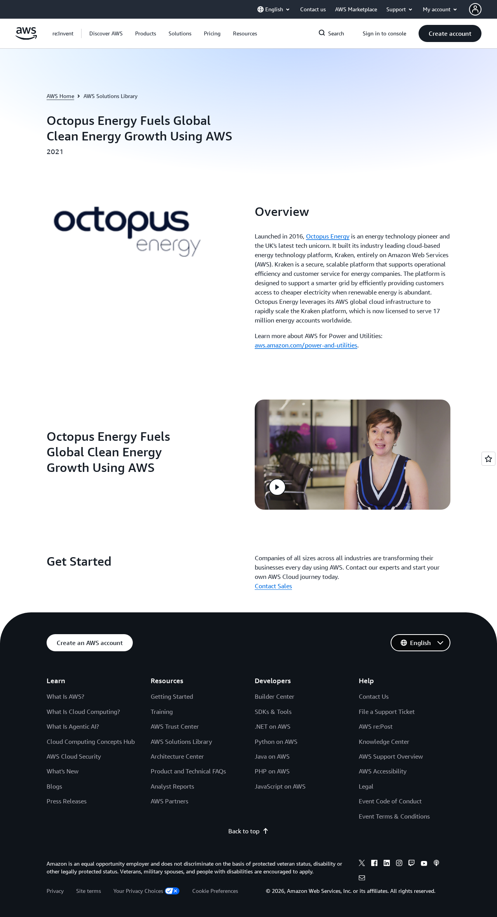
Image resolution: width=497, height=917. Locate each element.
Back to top (243, 831)
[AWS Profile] (475, 9)
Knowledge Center (384, 741)
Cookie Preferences (215, 890)
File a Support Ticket (387, 711)
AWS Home (60, 96)
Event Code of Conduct (390, 801)
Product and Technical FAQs (188, 771)
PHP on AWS (272, 771)
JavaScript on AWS (280, 786)
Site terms (88, 890)
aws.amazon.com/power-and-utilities (306, 345)
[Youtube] (424, 864)
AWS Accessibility (383, 771)
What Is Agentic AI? (73, 726)
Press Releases (67, 801)
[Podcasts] (436, 864)
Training (162, 711)
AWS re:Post (376, 726)
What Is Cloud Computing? (83, 711)
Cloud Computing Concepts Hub (91, 741)
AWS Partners (169, 801)
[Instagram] (399, 864)
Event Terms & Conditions (394, 816)
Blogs (54, 786)
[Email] (362, 879)
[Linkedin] (387, 864)
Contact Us (374, 696)
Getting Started (172, 696)
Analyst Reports (172, 786)
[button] (106, 33)
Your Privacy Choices (138, 890)
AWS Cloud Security (74, 756)
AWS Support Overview (391, 756)
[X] (362, 864)
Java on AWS (272, 756)
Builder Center (274, 696)
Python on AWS (276, 741)
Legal (366, 786)
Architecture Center (177, 756)
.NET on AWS (272, 726)
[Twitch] (411, 864)
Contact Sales (273, 586)
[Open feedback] (488, 459)
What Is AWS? (65, 696)
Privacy (55, 890)
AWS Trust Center (175, 726)
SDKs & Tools (273, 711)
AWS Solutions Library (181, 741)
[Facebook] (374, 864)
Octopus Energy (327, 236)
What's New (62, 771)
